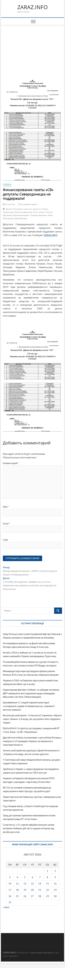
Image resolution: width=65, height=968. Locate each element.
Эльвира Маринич (38, 215)
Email (6, 523)
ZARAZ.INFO (32, 7)
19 (25, 889)
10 (10, 883)
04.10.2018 (10, 204)
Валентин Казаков (14, 209)
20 (32, 889)
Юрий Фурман (21, 218)
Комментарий (11, 463)
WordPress (48, 952)
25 (17, 896)
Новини (7, 184)
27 (32, 896)
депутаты (37, 209)
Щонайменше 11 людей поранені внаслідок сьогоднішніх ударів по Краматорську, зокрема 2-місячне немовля (29, 706)
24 (10, 896)
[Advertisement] (32, 49)
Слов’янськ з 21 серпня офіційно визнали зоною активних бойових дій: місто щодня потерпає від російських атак (28, 828)
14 (39, 883)
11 (17, 883)
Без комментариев (28, 204)
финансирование (21, 215)
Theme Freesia (36, 952)
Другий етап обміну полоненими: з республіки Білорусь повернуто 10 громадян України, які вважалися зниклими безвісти (32, 741)
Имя (6, 506)
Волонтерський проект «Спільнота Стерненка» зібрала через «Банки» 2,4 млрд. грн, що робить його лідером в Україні (32, 719)
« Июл (6, 907)
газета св (28, 209)
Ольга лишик (38, 212)
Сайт (5, 539)
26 (25, 896)
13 (32, 883)
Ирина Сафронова (23, 212)
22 (47, 889)
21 (39, 889)
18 (17, 889)
